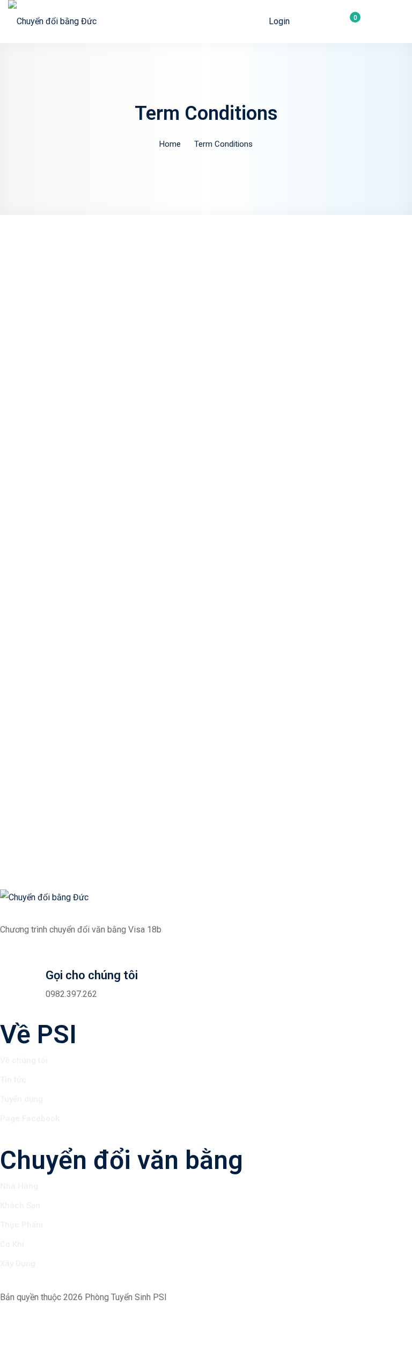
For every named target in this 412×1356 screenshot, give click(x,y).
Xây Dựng (17, 1263)
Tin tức (13, 1080)
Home (170, 144)
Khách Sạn (20, 1205)
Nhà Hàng (19, 1186)
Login (279, 21)
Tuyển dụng (21, 1099)
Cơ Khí (12, 1244)
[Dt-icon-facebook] (13, 1318)
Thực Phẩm (21, 1225)
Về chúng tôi (24, 1060)
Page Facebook (30, 1118)
